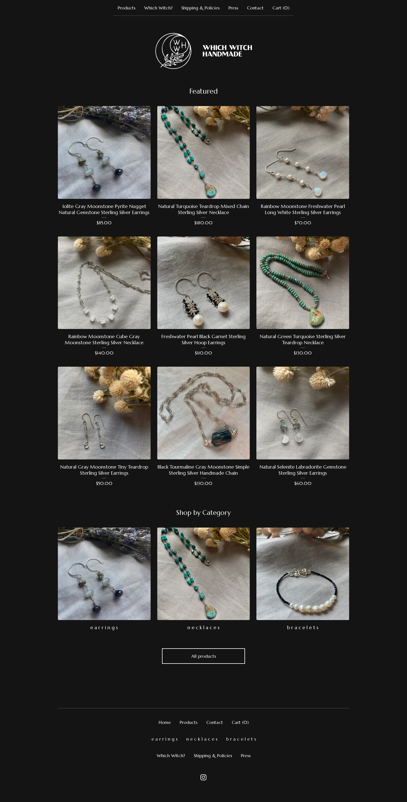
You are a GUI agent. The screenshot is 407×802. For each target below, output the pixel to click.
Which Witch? (158, 8)
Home (165, 722)
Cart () (280, 8)
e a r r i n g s (164, 739)
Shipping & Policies (200, 8)
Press (233, 8)
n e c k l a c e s (201, 739)
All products (203, 656)
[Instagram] (203, 777)
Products (126, 8)
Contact (255, 8)
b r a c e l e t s (241, 739)
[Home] (203, 51)
